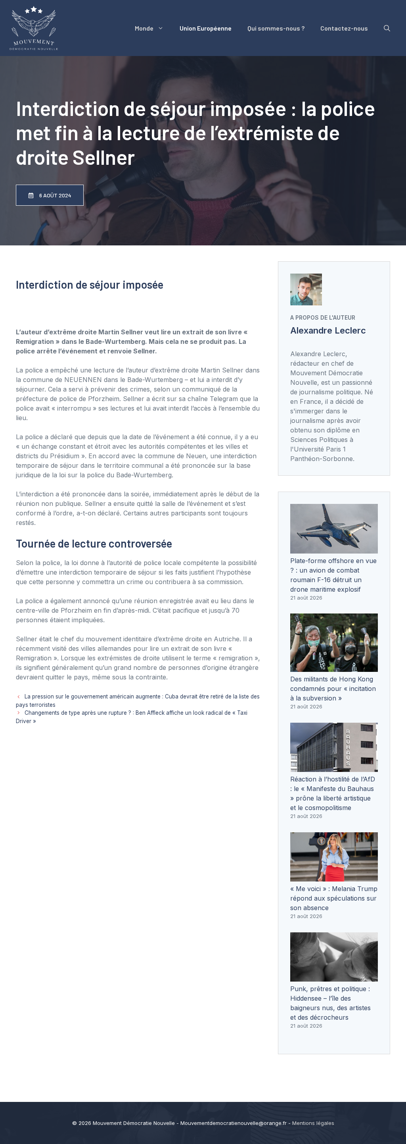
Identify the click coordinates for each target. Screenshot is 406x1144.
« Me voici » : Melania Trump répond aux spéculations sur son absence (333, 898)
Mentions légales (313, 1123)
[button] (387, 28)
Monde (144, 28)
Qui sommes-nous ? (275, 28)
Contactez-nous (344, 28)
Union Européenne (206, 28)
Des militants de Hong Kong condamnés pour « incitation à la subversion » (333, 688)
